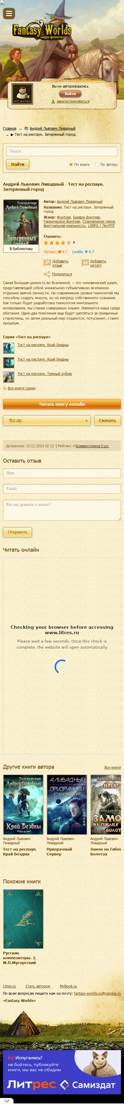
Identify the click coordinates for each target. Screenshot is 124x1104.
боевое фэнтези (86, 217)
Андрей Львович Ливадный (53, 128)
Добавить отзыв (60, 263)
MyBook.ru (68, 986)
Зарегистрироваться (73, 101)
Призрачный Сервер (59, 851)
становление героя (98, 221)
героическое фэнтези (62, 221)
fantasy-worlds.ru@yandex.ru (97, 993)
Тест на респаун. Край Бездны (43, 345)
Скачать (107, 420)
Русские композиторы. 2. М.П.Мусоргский (19, 957)
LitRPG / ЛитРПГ (101, 225)
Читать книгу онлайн (62, 404)
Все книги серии (22, 388)
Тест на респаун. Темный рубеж (44, 373)
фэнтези (64, 217)
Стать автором (38, 986)
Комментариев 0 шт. (92, 446)
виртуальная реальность (64, 225)
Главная (9, 128)
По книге (81, 164)
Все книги (112, 767)
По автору (108, 164)
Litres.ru (9, 986)
